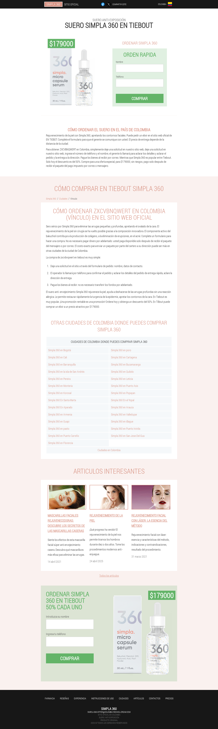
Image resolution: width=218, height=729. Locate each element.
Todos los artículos (109, 575)
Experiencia (80, 698)
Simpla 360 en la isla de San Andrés (66, 371)
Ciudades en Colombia (109, 450)
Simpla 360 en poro (121, 350)
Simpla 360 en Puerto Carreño (63, 436)
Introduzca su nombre (57, 616)
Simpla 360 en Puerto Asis (124, 386)
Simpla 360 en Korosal (59, 393)
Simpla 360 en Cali (57, 357)
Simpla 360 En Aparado (60, 407)
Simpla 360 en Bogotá (59, 350)
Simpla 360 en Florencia (60, 443)
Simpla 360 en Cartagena (124, 357)
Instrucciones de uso (102, 698)
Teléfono (120, 77)
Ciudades (123, 698)
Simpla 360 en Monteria (60, 386)
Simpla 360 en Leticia (122, 379)
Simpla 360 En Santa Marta (62, 400)
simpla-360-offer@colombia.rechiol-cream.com (109, 712)
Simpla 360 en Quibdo (122, 371)
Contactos (154, 698)
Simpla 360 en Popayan (123, 393)
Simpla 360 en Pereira (59, 379)
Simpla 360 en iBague (122, 421)
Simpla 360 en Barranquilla (62, 364)
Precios (169, 698)
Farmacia (50, 698)
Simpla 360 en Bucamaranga (126, 364)
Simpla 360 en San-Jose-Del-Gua (127, 436)
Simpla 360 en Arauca (122, 407)
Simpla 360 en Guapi (58, 421)
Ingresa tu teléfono (56, 634)
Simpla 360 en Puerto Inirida (125, 428)
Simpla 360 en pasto (58, 428)
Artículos (139, 698)
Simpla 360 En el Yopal (122, 400)
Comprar (140, 98)
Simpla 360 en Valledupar (124, 414)
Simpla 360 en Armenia (60, 414)
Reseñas (64, 698)
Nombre (119, 62)
